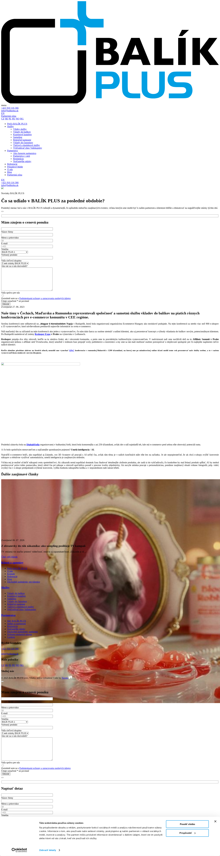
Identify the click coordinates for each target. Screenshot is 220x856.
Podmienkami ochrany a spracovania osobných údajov (45, 298)
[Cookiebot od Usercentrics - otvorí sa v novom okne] (19, 850)
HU (14, 118)
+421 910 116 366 (10, 108)
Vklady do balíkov (16, 593)
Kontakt (11, 574)
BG (22, 118)
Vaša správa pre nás (10, 292)
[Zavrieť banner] (215, 821)
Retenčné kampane (16, 604)
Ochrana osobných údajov (19, 634)
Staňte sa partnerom (16, 623)
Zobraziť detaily (47, 850)
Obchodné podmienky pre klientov (23, 582)
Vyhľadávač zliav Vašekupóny (21, 609)
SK (6, 118)
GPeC (71, 350)
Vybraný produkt (9, 255)
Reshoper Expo (42, 334)
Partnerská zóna (8, 116)
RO (18, 118)
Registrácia (12, 626)
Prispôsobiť (185, 833)
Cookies (11, 637)
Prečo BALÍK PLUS (17, 568)
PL (10, 118)
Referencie (12, 576)
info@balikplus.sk (9, 110)
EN (2, 113)
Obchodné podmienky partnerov (22, 631)
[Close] (2, 211)
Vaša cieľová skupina (11, 260)
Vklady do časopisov (17, 601)
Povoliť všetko (187, 824)
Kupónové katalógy (16, 596)
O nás (10, 571)
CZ (2, 118)
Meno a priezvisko (10, 237)
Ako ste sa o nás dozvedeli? (14, 266)
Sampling (11, 598)
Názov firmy (7, 232)
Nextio (65, 678)
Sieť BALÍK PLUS (16, 621)
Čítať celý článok (9, 556)
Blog (9, 579)
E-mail (4, 243)
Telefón (4, 249)
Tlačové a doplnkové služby (20, 606)
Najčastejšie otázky (16, 629)
